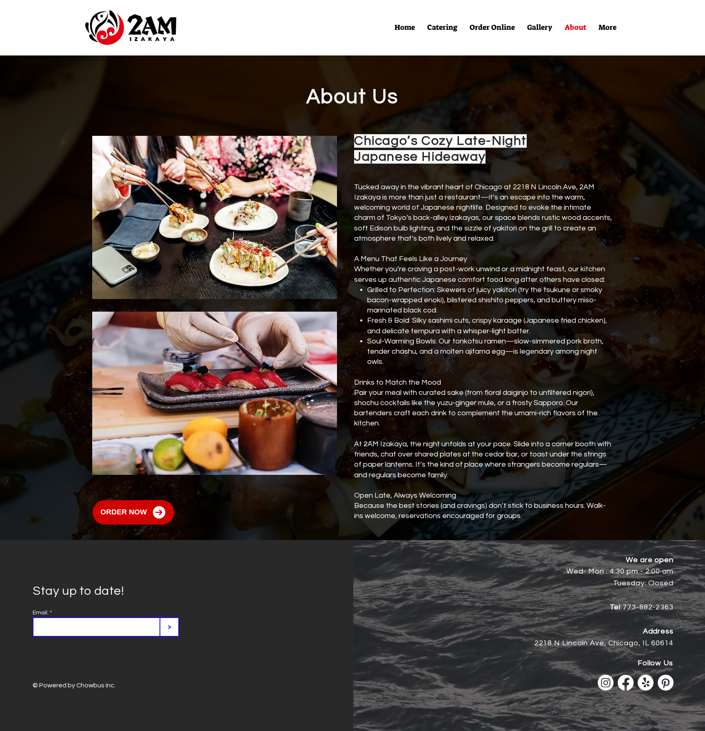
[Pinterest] (666, 683)
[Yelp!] (646, 683)
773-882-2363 (648, 607)
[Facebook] (626, 683)
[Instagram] (606, 683)
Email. (41, 613)
